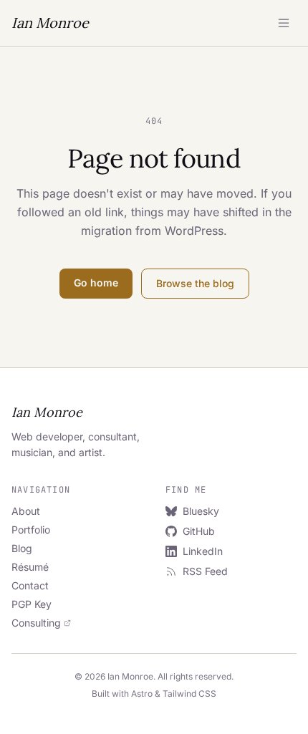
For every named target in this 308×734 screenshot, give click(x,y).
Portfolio (30, 529)
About (25, 511)
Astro (142, 693)
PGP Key (31, 604)
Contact (30, 585)
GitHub (199, 531)
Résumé (30, 567)
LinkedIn (203, 551)
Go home (96, 282)
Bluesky (201, 511)
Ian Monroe (50, 23)
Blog (21, 548)
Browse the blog (195, 283)
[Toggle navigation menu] (284, 23)
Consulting (36, 623)
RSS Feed (205, 571)
